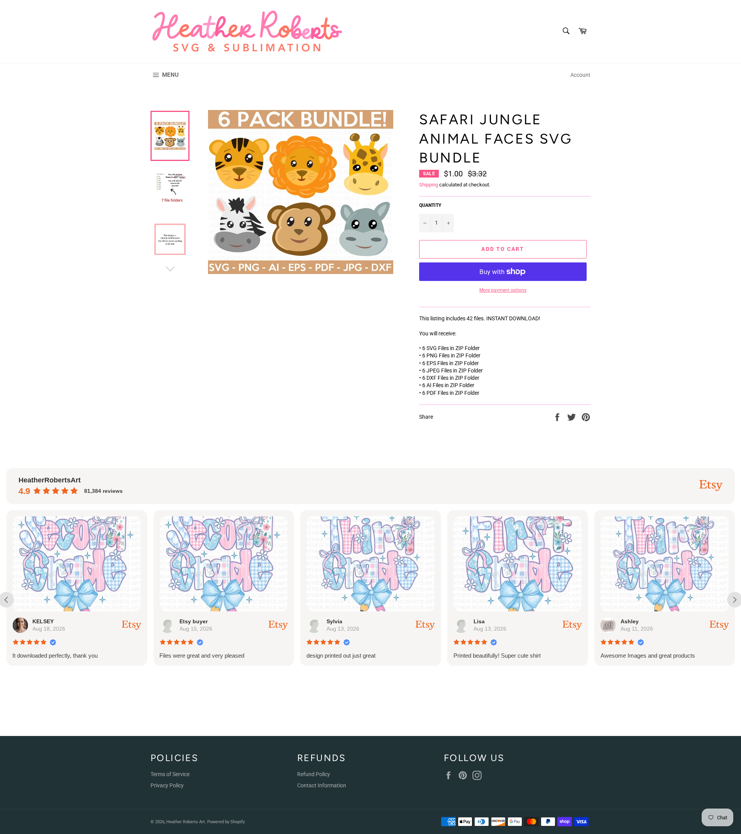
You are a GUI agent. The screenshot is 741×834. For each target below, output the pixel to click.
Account (580, 75)
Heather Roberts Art (185, 821)
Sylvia (334, 621)
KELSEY (43, 621)
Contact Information (321, 785)
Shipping (428, 185)
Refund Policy (313, 774)
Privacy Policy (167, 785)
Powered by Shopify (226, 821)
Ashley (629, 621)
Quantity (430, 205)
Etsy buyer (193, 621)
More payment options (502, 290)
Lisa (478, 621)
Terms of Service (170, 774)
